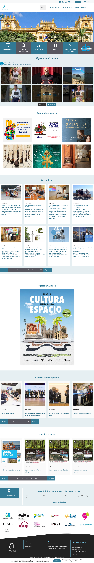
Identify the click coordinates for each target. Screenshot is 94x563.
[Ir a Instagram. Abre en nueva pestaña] (66, 1)
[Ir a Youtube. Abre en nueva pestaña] (69, 1)
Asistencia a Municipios (55, 205)
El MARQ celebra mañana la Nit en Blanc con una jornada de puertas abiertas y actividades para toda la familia (11, 211)
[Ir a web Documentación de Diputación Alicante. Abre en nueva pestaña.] (39, 48)
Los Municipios (67, 7)
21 (17, 478)
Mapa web (74, 554)
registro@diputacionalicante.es (59, 546)
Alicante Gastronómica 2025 (82, 413)
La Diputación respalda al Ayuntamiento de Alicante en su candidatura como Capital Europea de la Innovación (34, 212)
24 (31, 478)
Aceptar (57, 560)
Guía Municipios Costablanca (10, 470)
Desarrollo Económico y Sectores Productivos (59, 206)
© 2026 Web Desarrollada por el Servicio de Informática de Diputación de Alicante (47, 557)
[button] (90, 7)
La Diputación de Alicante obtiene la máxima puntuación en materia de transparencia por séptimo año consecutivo (10, 254)
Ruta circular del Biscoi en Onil (58, 470)
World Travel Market (7, 413)
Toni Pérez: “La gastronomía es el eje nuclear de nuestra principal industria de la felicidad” (83, 253)
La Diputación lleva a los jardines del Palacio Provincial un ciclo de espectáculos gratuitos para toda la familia (35, 253)
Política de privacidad (77, 547)
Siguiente (48, 270)
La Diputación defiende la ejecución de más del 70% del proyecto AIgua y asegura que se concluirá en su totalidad (58, 253)
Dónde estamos (9, 495)
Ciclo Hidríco (52, 247)
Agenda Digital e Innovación (33, 205)
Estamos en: (28, 542)
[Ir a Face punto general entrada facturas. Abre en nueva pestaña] (55, 48)
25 (36, 478)
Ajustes (75, 560)
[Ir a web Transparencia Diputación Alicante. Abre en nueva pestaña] (23, 48)
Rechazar (66, 560)
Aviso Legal (74, 545)
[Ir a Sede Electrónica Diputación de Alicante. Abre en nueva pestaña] (8, 48)
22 (22, 478)
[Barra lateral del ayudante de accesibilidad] (2, 16)
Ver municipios (59, 502)
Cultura (3, 205)
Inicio (43, 7)
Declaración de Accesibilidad (79, 551)
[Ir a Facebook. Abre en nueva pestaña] (60, 1)
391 (41, 270)
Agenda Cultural (47, 285)
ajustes (47, 561)
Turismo (85, 205)
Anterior (4, 270)
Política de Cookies (76, 549)
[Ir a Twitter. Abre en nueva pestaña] (63, 1)
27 (44, 478)
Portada (17, 205)
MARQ (8, 205)
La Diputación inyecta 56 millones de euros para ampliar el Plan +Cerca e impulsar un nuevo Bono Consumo (57, 214)
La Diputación (52, 7)
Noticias (12, 205)
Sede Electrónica (80, 7)
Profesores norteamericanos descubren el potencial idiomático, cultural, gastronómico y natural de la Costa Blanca (82, 212)
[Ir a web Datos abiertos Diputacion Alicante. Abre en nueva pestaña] (86, 48)
